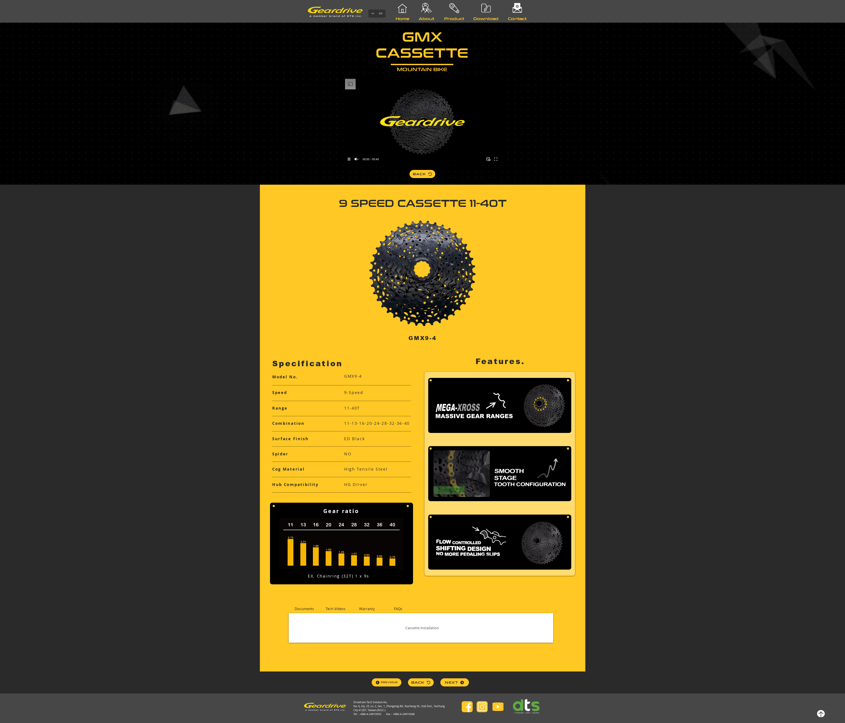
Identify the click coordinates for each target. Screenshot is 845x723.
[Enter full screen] (496, 159)
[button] (304, 608)
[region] (454, 32)
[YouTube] (497, 706)
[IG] (482, 706)
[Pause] (349, 159)
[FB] (467, 706)
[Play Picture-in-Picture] (488, 159)
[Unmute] (356, 159)
